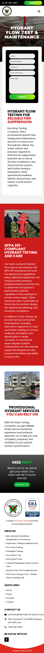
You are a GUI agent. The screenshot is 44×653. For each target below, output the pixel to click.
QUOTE (33, 3)
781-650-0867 (10, 3)
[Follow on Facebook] (6, 639)
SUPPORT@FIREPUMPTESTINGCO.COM (25, 614)
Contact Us (22, 484)
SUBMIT (22, 96)
